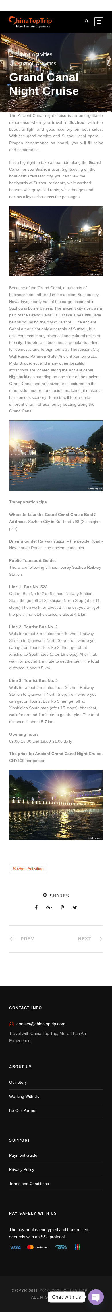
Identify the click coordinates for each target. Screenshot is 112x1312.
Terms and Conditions (29, 1183)
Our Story (18, 1082)
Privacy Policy (21, 1169)
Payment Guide (23, 1155)
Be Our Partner (23, 1110)
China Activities (34, 54)
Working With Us (24, 1096)
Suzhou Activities (36, 64)
